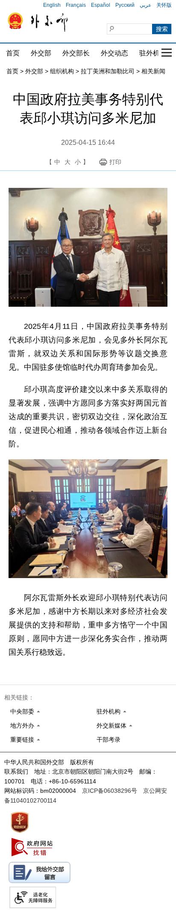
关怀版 (164, 5)
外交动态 (114, 53)
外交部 (41, 53)
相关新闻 (153, 71)
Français (76, 5)
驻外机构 (153, 53)
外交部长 (76, 53)
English (52, 5)
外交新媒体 (111, 725)
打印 (115, 161)
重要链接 (22, 739)
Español (100, 5)
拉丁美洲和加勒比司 (108, 71)
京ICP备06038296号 (109, 790)
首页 (13, 53)
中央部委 (22, 711)
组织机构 (62, 71)
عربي (145, 5)
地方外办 (22, 725)
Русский (125, 5)
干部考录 (108, 739)
